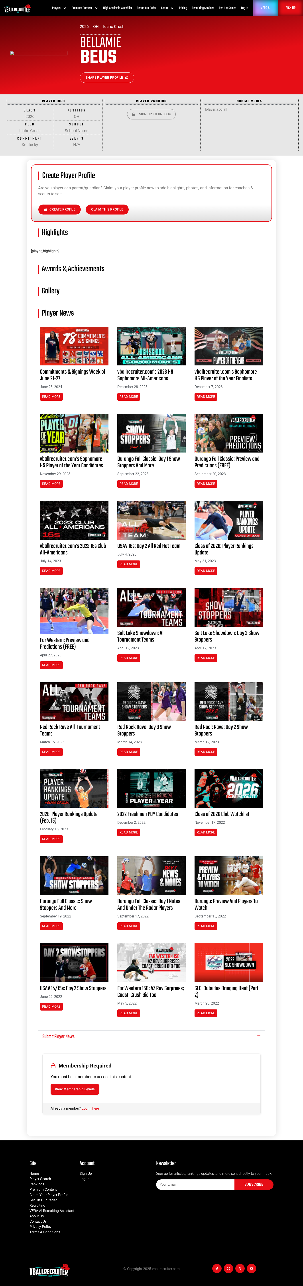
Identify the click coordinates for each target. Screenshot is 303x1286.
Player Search (40, 1179)
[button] (151, 1037)
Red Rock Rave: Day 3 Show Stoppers (144, 730)
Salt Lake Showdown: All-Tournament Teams (142, 636)
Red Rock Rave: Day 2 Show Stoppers (221, 730)
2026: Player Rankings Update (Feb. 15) (69, 818)
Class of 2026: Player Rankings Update (224, 549)
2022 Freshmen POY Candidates (147, 814)
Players (56, 8)
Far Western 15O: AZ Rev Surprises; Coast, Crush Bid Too (150, 992)
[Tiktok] (217, 1268)
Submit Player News (58, 1037)
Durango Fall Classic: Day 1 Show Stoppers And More (148, 462)
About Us (37, 1216)
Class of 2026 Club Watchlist (222, 814)
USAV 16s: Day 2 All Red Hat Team (148, 546)
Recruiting (37, 1205)
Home (34, 1173)
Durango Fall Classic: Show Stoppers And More (66, 905)
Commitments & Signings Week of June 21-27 (72, 375)
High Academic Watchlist (117, 8)
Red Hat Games (227, 8)
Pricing (183, 8)
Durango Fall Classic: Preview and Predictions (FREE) (227, 462)
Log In (244, 8)
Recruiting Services (203, 8)
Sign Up (86, 1173)
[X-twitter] (240, 1268)
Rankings (37, 1184)
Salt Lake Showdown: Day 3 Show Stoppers (227, 636)
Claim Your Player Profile (49, 1195)
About (164, 8)
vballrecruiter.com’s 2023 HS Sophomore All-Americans (145, 375)
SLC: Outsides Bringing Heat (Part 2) (226, 992)
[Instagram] (228, 1268)
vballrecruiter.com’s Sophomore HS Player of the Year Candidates (71, 462)
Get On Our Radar (146, 8)
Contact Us (38, 1221)
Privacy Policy (40, 1227)
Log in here (90, 1108)
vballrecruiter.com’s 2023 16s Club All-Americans (73, 549)
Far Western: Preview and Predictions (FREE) (65, 644)
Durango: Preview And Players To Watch (226, 905)
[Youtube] (251, 1268)
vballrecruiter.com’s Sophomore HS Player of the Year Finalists (226, 375)
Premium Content (82, 8)
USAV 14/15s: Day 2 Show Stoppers (73, 988)
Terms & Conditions (45, 1232)
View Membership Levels (75, 1089)
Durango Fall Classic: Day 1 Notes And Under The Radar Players (148, 905)
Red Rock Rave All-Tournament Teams (70, 730)
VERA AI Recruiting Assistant (52, 1211)
